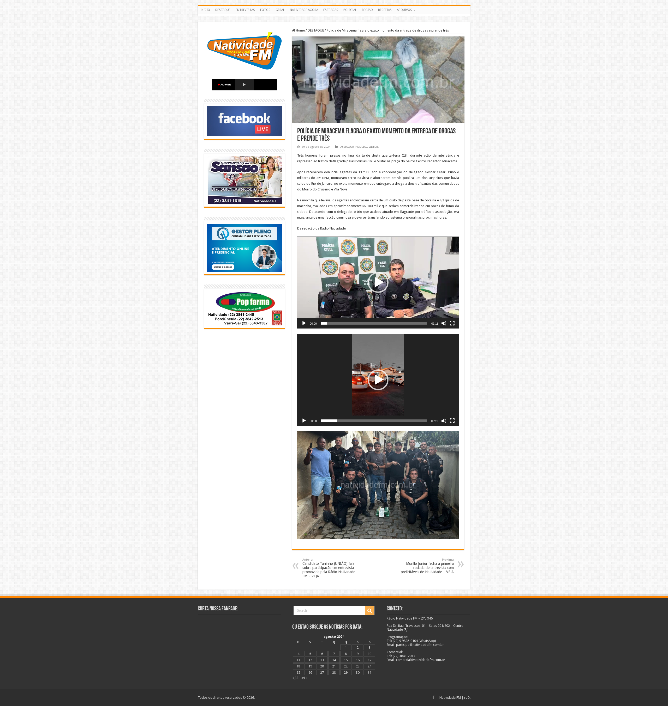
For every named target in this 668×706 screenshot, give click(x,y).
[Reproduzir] (304, 323)
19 (310, 666)
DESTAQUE (222, 10)
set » (304, 678)
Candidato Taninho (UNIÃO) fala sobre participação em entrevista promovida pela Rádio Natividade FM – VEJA (328, 568)
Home (300, 30)
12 (310, 660)
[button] (378, 282)
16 (358, 660)
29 (346, 672)
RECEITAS (385, 10)
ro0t (467, 697)
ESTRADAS (330, 10)
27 (322, 672)
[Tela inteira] (452, 323)
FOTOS (265, 10)
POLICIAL (350, 10)
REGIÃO (367, 10)
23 (358, 666)
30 (358, 672)
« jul (295, 678)
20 (322, 666)
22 (346, 666)
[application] (378, 283)
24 (369, 666)
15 (346, 660)
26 (310, 672)
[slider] (374, 323)
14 (334, 660)
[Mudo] (443, 323)
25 (298, 672)
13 (322, 660)
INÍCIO (205, 10)
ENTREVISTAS (245, 10)
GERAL (280, 10)
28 (334, 672)
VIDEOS (374, 146)
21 (334, 666)
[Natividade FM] (334, 15)
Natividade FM (450, 697)
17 (369, 660)
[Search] (369, 610)
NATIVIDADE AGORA (304, 10)
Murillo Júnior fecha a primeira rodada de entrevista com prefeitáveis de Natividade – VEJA (427, 566)
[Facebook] (433, 697)
